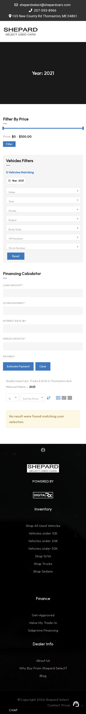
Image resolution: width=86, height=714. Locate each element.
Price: (7, 136)
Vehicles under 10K (43, 533)
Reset (15, 256)
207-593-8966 (44, 10)
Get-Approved (43, 615)
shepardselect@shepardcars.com (45, 5)
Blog (43, 676)
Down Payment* (14, 303)
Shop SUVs (43, 556)
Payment (9, 356)
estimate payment (18, 366)
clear (42, 366)
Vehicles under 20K (43, 541)
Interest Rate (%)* (14, 320)
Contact (54, 705)
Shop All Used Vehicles (43, 525)
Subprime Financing (43, 630)
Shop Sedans (43, 571)
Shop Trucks (43, 564)
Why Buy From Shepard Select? (43, 668)
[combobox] (43, 190)
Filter (9, 144)
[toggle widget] (76, 704)
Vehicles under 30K (43, 548)
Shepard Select (57, 699)
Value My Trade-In (43, 623)
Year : (18, 180)
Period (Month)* (14, 338)
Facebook (43, 450)
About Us (43, 660)
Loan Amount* (13, 285)
